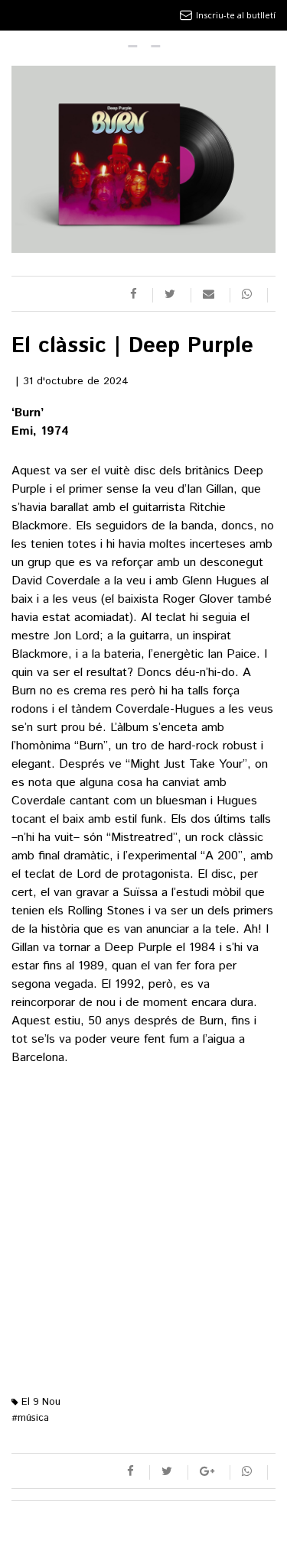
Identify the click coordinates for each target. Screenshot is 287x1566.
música (30, 1418)
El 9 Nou (39, 1402)
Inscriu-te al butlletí (236, 15)
